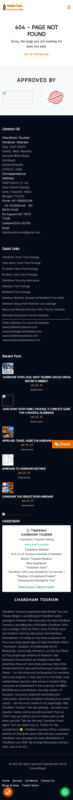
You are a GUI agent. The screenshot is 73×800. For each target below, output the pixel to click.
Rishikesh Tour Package (16, 292)
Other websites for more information (25, 323)
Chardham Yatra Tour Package (20, 257)
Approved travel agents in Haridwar (27, 440)
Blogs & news (10, 785)
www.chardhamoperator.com (20, 335)
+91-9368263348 (21, 200)
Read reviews (26, 586)
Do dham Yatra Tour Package (20, 268)
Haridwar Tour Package (16, 286)
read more (36, 389)
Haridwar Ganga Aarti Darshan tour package (29, 303)
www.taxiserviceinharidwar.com (21, 340)
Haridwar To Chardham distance (24, 468)
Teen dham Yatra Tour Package (21, 263)
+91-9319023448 (14, 205)
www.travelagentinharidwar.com (22, 331)
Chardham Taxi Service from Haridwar (27, 496)
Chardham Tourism (36, 534)
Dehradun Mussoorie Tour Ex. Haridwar (25, 315)
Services (17, 780)
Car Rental (31, 780)
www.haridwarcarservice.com (19, 327)
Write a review (45, 586)
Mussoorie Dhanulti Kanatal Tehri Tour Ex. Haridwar (33, 309)
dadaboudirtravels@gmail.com (21, 232)
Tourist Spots (30, 785)
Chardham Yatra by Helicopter (20, 280)
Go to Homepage (36, 54)
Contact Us (48, 780)
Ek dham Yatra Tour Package (19, 274)
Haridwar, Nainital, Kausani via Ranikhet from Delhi (33, 298)
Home (6, 780)
